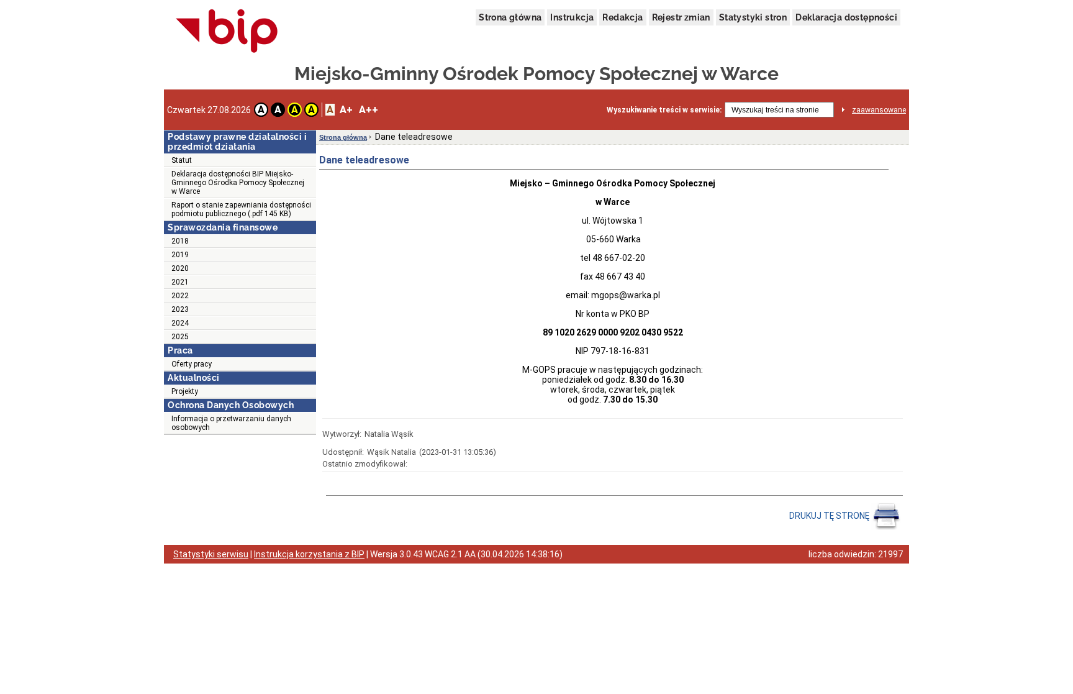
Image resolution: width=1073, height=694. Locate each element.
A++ (368, 110)
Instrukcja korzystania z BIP (309, 554)
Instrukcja (572, 17)
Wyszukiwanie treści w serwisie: (664, 110)
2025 (180, 336)
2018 (180, 241)
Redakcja (622, 17)
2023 (180, 309)
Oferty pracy (191, 364)
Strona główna (510, 17)
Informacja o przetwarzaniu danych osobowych (231, 423)
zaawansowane (879, 110)
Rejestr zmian (681, 17)
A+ (346, 110)
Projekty (184, 391)
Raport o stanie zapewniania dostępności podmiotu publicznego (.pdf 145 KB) (241, 209)
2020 (180, 268)
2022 (180, 295)
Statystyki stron (753, 17)
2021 (180, 282)
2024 (180, 323)
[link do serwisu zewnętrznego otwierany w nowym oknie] (227, 31)
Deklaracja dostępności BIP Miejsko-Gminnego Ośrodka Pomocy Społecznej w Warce (237, 183)
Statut (181, 160)
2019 (180, 254)
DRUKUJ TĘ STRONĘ (830, 516)
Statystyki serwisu (210, 554)
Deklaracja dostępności (846, 17)
